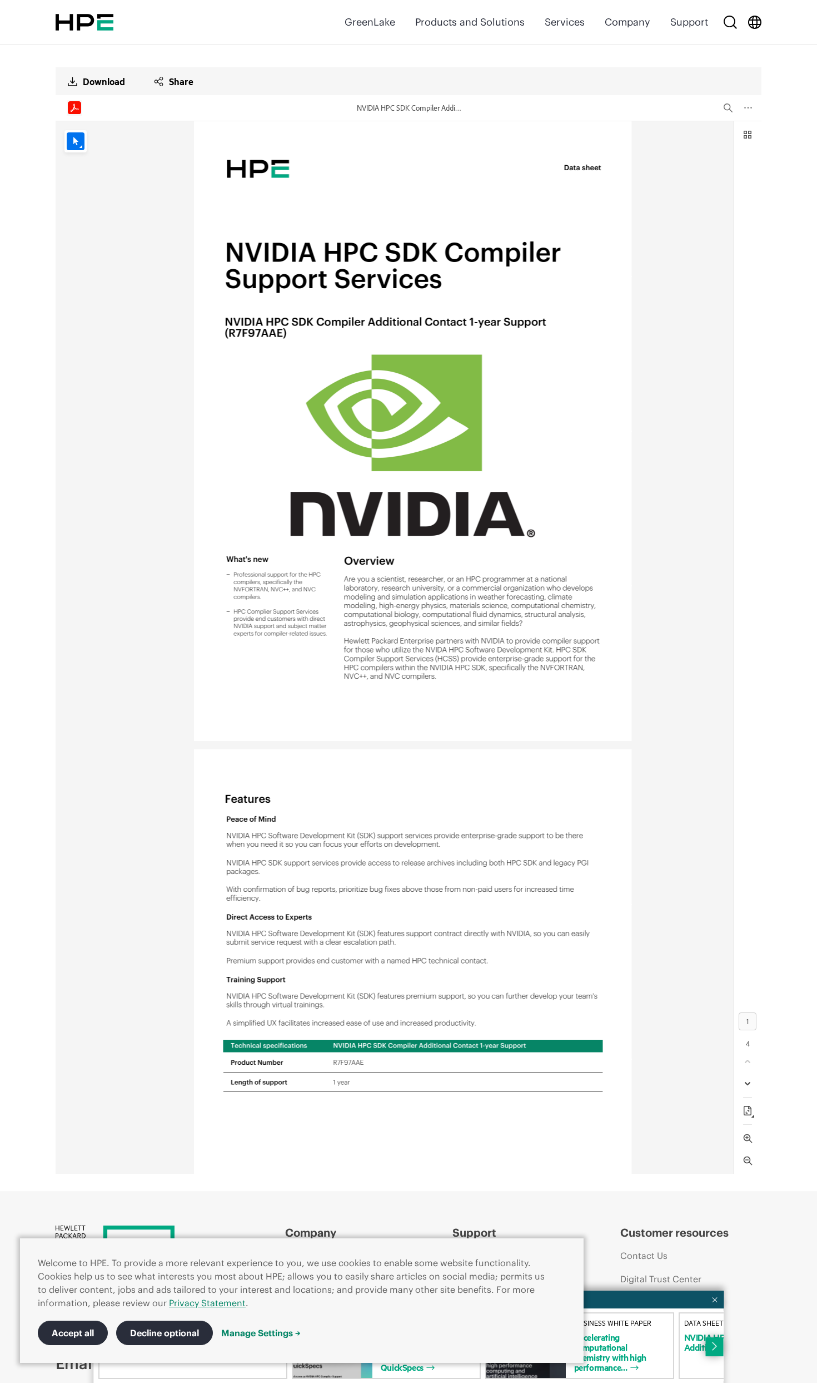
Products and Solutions (470, 22)
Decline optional (164, 1332)
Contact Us (643, 1255)
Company (627, 22)
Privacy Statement (207, 1302)
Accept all (73, 1332)
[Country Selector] (754, 22)
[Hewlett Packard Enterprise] (84, 22)
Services (565, 22)
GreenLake (370, 22)
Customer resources (674, 1232)
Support (689, 22)
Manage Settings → (261, 1332)
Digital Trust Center (660, 1279)
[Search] (730, 22)
